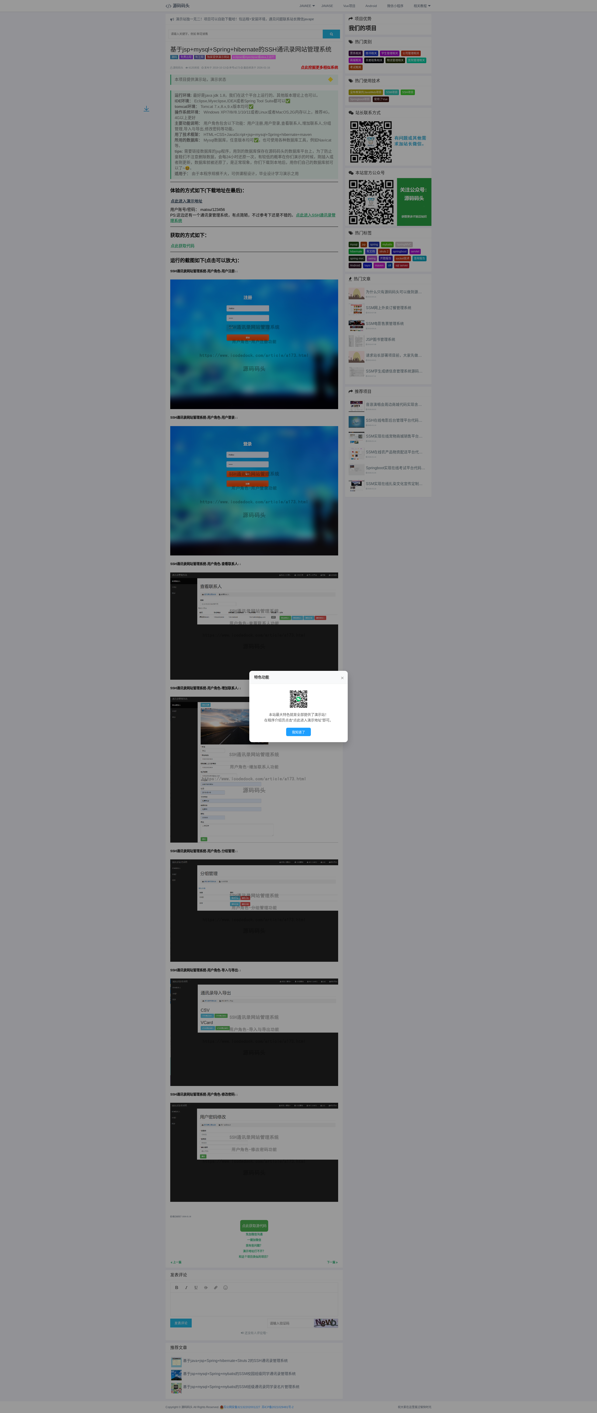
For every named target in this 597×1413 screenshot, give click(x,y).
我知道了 (298, 732)
